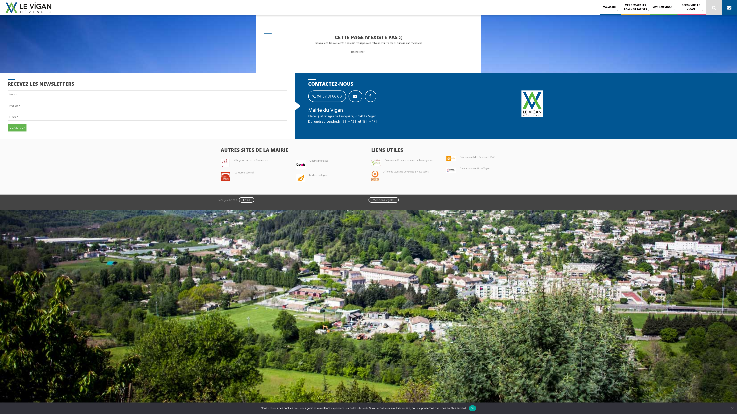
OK (472, 408)
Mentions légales (384, 200)
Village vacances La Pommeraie (251, 160)
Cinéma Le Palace (318, 161)
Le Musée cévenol (244, 172)
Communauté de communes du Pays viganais (409, 160)
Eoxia (246, 200)
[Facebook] (370, 96)
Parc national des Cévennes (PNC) (478, 157)
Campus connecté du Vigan (475, 168)
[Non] (732, 408)
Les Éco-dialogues (318, 175)
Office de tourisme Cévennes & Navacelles (406, 171)
